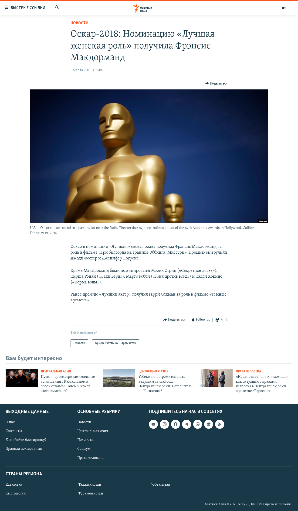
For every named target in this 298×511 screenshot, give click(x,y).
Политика (85, 440)
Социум (83, 449)
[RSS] (219, 424)
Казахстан (14, 485)
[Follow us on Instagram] (164, 424)
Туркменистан (90, 493)
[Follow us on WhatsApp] (197, 424)
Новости (79, 23)
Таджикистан (89, 485)
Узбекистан (160, 485)
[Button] (216, 84)
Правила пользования (24, 449)
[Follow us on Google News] (208, 424)
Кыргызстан (16, 493)
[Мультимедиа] (284, 8)
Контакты (14, 431)
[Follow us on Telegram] (186, 424)
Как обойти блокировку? (26, 440)
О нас (10, 422)
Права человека (248, 371)
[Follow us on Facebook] (175, 424)
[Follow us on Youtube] (153, 424)
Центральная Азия (56, 371)
